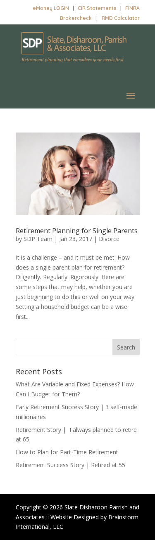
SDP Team (38, 239)
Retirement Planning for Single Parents (77, 230)
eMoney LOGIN (51, 8)
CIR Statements (97, 8)
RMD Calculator (121, 18)
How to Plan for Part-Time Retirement (67, 452)
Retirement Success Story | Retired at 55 (70, 465)
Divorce (109, 239)
